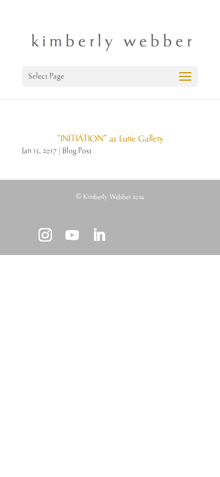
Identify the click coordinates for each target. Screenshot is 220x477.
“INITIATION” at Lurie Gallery (110, 139)
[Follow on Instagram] (45, 234)
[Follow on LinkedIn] (99, 234)
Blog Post (77, 150)
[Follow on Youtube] (72, 234)
